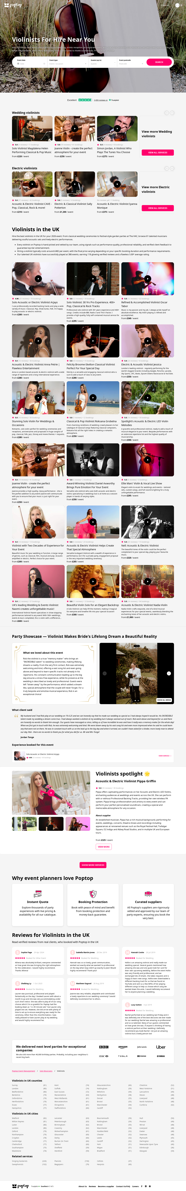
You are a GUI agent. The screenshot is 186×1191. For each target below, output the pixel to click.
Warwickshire (60, 1095)
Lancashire (144, 1092)
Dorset (100, 1098)
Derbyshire (101, 1095)
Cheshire (143, 1085)
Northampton (18, 1134)
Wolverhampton (61, 1131)
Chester (100, 1134)
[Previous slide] (167, 113)
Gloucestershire (103, 1085)
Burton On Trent (61, 1141)
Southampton (18, 1147)
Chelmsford (17, 1144)
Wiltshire (101, 1092)
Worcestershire (61, 1101)
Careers (135, 1186)
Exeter (142, 1131)
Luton (14, 1125)
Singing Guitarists (19, 1161)
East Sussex (59, 1092)
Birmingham (60, 1125)
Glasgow (143, 1151)
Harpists (100, 1164)
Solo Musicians (46, 1071)
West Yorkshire (146, 1088)
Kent (56, 1085)
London (15, 1088)
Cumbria (143, 1105)
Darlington (144, 1141)
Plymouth (144, 1138)
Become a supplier (106, 1186)
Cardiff (100, 1108)
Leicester (58, 1118)
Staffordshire (60, 1108)
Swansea (143, 1134)
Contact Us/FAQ (123, 1186)
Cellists (100, 1161)
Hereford (58, 1151)
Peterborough (60, 1121)
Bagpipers (59, 1164)
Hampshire (16, 1108)
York (99, 1144)
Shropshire (59, 1105)
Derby (57, 1138)
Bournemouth (103, 1118)
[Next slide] (172, 113)
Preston (143, 1121)
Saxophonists (17, 1164)
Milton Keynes (18, 1121)
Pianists (58, 1161)
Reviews (92, 1186)
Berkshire (16, 1095)
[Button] (74, 128)
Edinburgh (144, 1147)
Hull (141, 1118)
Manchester (102, 1105)
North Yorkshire (146, 1101)
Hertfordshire (18, 1101)
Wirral (142, 1125)
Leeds (99, 1138)
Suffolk (57, 1088)
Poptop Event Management (23, 1071)
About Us (83, 1186)
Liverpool (143, 1098)
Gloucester (59, 1134)
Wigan (99, 1147)
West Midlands (61, 1098)
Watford (15, 1118)
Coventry (58, 1128)
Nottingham (102, 1088)
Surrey (15, 1085)
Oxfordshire (17, 1098)
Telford (57, 1144)
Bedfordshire (17, 1092)
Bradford (101, 1151)
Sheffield (58, 1147)
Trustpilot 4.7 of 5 (42, 1186)
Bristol (99, 1101)
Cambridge (17, 1141)
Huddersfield (102, 1131)
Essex (14, 1105)
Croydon (15, 1138)
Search (166, 5)
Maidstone (16, 1151)
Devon (142, 1095)
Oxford (15, 1131)
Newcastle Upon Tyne (149, 1144)
